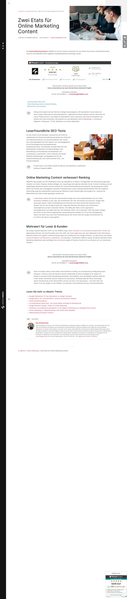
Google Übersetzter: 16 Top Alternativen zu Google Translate (50, 296)
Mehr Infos (105, 79)
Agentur (22, 11)
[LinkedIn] (94, 336)
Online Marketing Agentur (38, 51)
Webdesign (88, 119)
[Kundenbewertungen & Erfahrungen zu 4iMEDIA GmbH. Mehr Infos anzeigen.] (116, 584)
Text (77, 281)
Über (28, 319)
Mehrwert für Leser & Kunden (36, 106)
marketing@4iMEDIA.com (58, 37)
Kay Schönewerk (42, 323)
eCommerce (61, 240)
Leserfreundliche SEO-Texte (36, 102)
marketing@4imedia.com (43, 336)
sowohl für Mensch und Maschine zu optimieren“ (43, 238)
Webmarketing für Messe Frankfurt (41, 313)
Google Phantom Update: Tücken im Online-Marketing (48, 306)
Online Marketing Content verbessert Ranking (41, 104)
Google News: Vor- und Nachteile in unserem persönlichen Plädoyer (52, 298)
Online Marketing (31, 11)
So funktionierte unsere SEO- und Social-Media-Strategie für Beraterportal (55, 303)
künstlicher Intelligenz (41, 201)
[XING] (88, 336)
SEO (46, 182)
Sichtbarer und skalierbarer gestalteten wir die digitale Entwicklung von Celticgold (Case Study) (62, 308)
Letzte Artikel (35, 319)
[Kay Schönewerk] (30, 326)
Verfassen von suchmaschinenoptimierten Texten (90, 231)
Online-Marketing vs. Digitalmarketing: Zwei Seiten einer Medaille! (52, 310)
